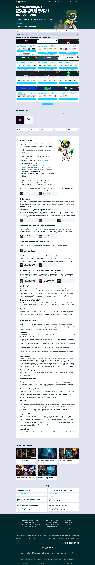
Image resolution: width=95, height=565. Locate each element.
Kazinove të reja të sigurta (30, 522)
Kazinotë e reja (49, 1)
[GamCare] (36, 553)
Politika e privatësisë (41, 563)
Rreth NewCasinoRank (68, 520)
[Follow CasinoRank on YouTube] (72, 543)
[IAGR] (22, 553)
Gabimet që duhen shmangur (52, 520)
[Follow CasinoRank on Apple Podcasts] (78, 543)
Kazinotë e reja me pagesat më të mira (31, 528)
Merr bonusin (26, 51)
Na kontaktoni (69, 530)
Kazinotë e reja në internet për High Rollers (31, 524)
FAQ (68, 526)
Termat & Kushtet (55, 563)
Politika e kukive (26, 563)
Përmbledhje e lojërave (52, 522)
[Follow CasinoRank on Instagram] (67, 543)
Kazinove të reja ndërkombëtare (52, 524)
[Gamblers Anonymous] (28, 553)
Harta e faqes (69, 563)
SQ (17, 543)
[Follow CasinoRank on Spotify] (75, 543)
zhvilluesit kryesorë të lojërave (52, 526)
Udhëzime (71, 1)
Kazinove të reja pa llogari (30, 526)
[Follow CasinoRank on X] (70, 543)
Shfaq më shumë (47, 104)
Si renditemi (68, 524)
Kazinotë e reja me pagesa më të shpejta (30, 520)
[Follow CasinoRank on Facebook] (64, 543)
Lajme (77, 1)
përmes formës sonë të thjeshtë (47, 431)
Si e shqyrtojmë (68, 522)
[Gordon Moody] (45, 553)
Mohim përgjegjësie (68, 528)
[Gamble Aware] (61, 553)
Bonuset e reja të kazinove (60, 1)
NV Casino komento (26, 53)
